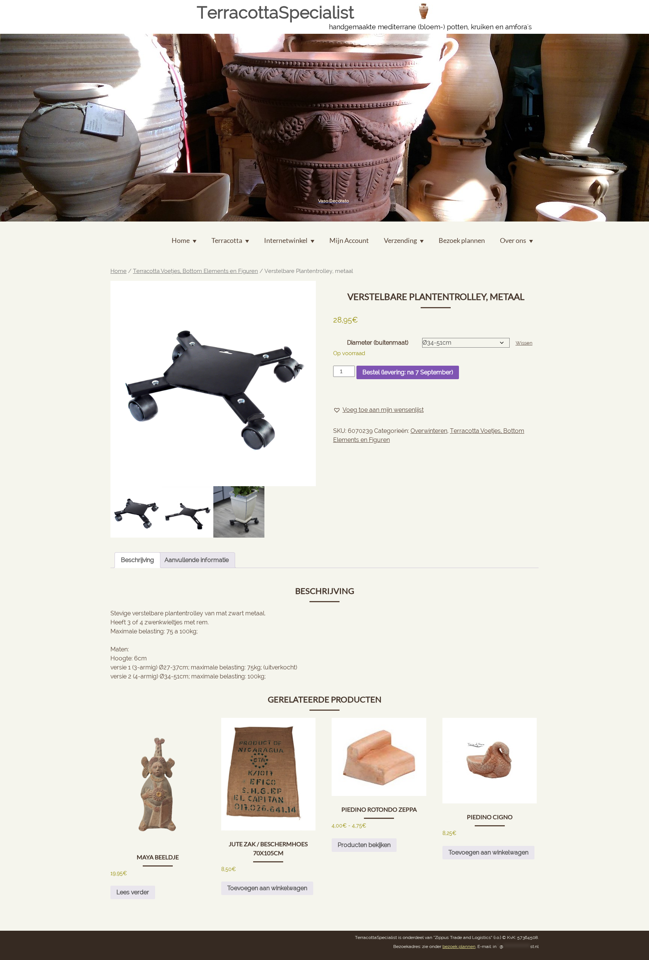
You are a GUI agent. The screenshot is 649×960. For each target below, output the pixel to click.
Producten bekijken (364, 844)
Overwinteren (429, 430)
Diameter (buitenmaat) (377, 342)
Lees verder (132, 892)
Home (118, 271)
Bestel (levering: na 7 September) (407, 372)
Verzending (400, 240)
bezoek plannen (458, 946)
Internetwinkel (286, 240)
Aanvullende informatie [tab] (197, 560)
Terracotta (226, 240)
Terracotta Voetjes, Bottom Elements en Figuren (195, 271)
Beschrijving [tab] (137, 560)
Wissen (524, 343)
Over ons (513, 240)
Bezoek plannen (462, 240)
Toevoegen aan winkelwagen (267, 888)
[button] (378, 409)
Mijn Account (349, 240)
